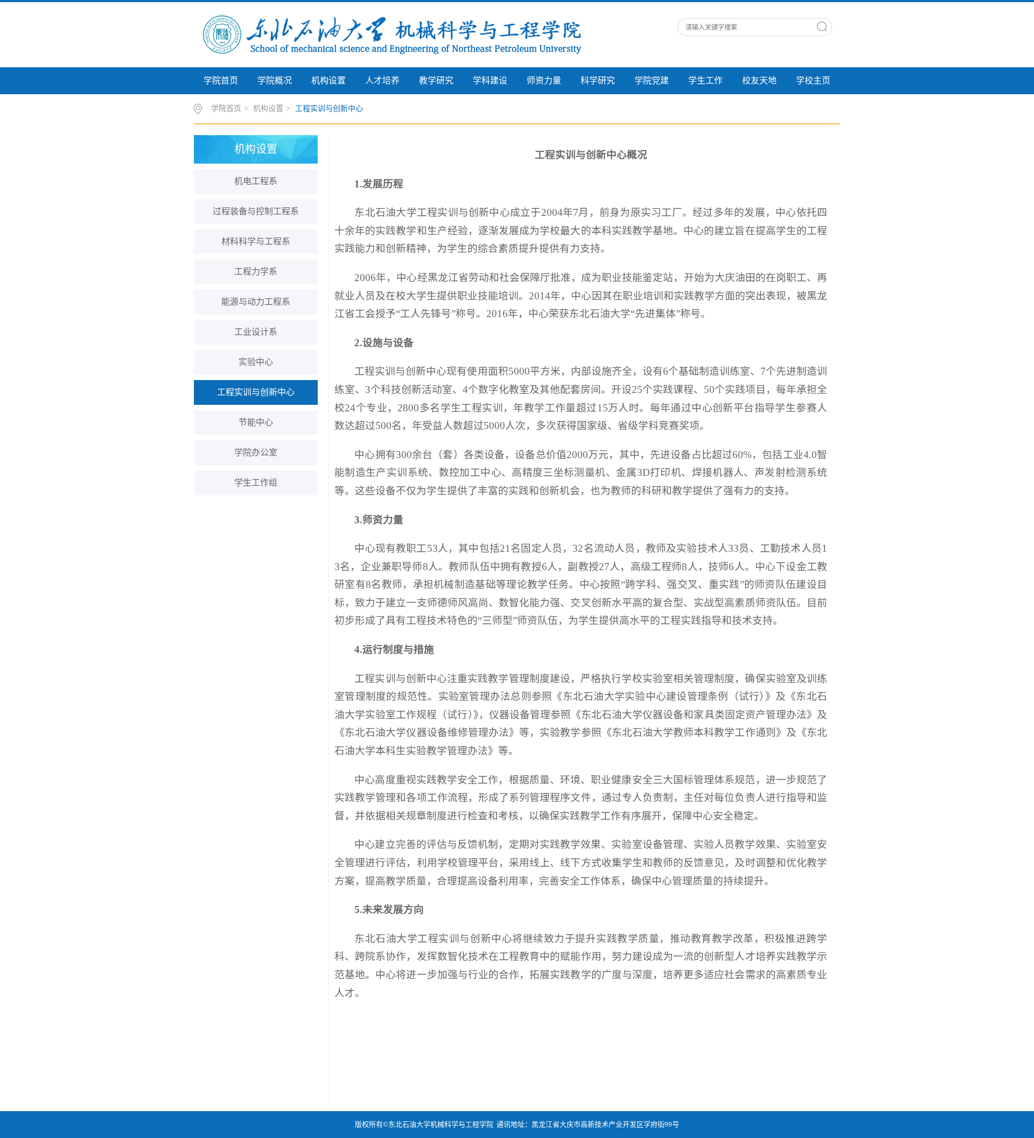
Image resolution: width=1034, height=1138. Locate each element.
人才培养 (382, 80)
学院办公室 (255, 452)
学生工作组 (255, 482)
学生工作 (705, 80)
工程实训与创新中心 (329, 108)
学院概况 (274, 80)
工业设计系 (255, 331)
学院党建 (651, 80)
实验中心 (256, 362)
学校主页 (813, 80)
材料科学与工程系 (255, 241)
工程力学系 (255, 271)
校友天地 (759, 80)
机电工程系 (255, 181)
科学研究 (598, 80)
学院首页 (221, 80)
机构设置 (328, 80)
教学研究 (436, 80)
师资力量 (544, 80)
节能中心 (256, 422)
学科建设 (490, 80)
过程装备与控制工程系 (256, 211)
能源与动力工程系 (255, 301)
